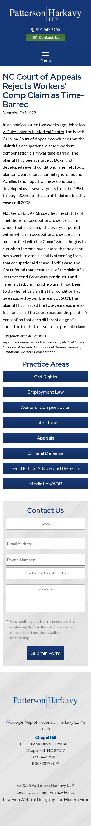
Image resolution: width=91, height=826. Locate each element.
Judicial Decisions (33, 336)
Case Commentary (23, 342)
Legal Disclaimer (32, 792)
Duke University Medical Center (61, 342)
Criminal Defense (46, 453)
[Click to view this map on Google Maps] (45, 728)
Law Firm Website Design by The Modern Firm (45, 799)
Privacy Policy (62, 792)
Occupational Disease (50, 347)
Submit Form (45, 653)
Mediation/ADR (45, 484)
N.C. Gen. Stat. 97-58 (21, 213)
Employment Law (46, 392)
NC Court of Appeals (17, 347)
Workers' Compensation (38, 352)
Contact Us (49, 37)
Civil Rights (45, 377)
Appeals (45, 438)
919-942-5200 (48, 29)
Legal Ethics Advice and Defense (45, 468)
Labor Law (46, 423)
